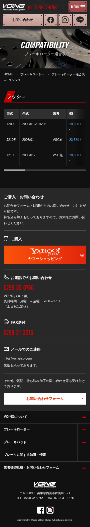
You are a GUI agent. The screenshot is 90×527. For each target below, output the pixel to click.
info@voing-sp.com (18, 358)
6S (71, 113)
